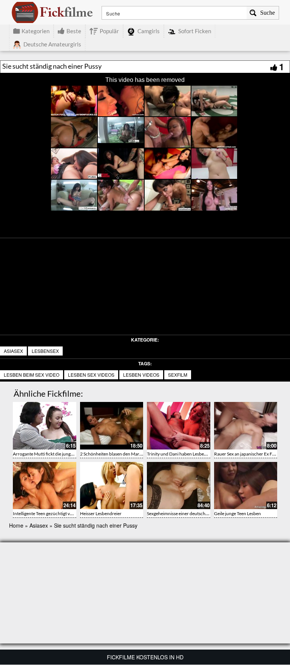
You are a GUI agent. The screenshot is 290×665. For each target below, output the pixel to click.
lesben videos (141, 374)
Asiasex (13, 351)
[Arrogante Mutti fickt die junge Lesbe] (44, 425)
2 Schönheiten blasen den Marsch (113, 454)
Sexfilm (177, 374)
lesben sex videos (91, 374)
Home (16, 525)
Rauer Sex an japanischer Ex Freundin (251, 454)
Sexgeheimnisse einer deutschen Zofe (183, 513)
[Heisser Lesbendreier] (111, 486)
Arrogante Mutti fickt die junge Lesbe (49, 454)
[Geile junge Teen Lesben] (246, 486)
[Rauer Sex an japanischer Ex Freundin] (246, 425)
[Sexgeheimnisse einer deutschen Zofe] (178, 486)
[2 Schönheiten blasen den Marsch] (111, 425)
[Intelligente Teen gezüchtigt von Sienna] (44, 486)
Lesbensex (45, 351)
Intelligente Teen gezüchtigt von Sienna (51, 513)
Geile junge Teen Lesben (237, 513)
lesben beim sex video (31, 374)
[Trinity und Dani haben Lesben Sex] (178, 425)
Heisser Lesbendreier (101, 513)
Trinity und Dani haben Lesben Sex (180, 454)
